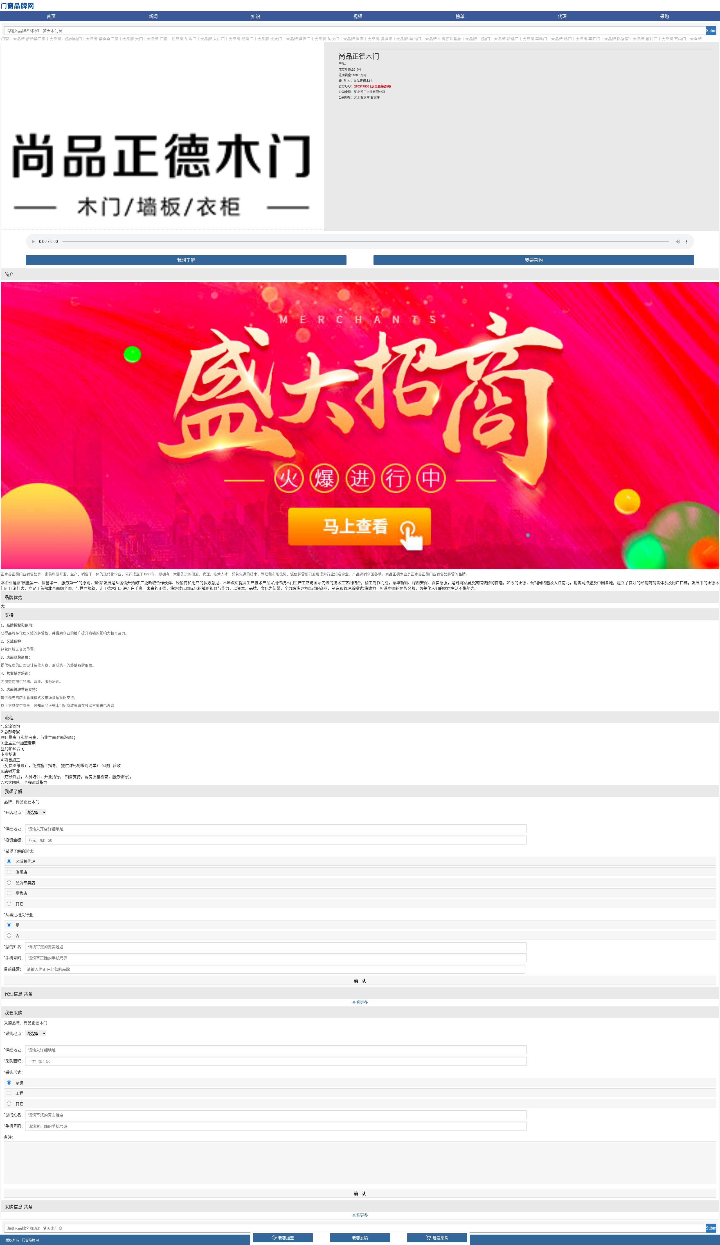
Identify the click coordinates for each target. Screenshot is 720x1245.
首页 (51, 16)
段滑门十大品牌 (255, 39)
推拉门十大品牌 (659, 39)
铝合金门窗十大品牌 (116, 39)
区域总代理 (25, 861)
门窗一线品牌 (171, 39)
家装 (19, 1082)
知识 (255, 16)
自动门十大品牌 (492, 39)
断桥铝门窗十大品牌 (43, 39)
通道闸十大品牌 (394, 39)
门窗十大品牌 (13, 39)
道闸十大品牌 (367, 39)
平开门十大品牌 (602, 39)
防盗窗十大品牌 (631, 39)
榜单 (460, 16)
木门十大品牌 (147, 39)
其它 (19, 903)
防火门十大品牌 (341, 39)
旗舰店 (21, 872)
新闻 (153, 16)
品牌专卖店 (25, 882)
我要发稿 (360, 1238)
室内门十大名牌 (688, 39)
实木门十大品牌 (284, 39)
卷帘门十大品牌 (423, 39)
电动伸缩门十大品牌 (80, 39)
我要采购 (534, 260)
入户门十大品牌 (226, 39)
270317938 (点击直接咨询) (372, 86)
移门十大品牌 (576, 39)
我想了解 (186, 260)
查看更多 (360, 1002)
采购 (664, 16)
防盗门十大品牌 (198, 39)
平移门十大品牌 (549, 39)
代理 (562, 16)
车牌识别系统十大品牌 (457, 39)
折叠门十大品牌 (520, 39)
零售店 (21, 893)
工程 (19, 1093)
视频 (357, 16)
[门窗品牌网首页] (17, 5)
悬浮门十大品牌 (312, 39)
